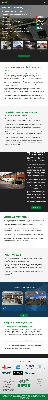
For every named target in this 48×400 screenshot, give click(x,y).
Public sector (6, 228)
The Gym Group (31, 307)
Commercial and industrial (9, 224)
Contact (39, 386)
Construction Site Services (8, 384)
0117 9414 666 (17, 144)
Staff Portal (20, 398)
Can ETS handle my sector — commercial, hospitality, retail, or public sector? (23, 340)
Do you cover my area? (12, 342)
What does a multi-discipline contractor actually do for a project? (20, 326)
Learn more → (41, 78)
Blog (40, 385)
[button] (44, 2)
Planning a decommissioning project (13, 142)
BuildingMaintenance (40, 28)
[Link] (29, 385)
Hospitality (6, 234)
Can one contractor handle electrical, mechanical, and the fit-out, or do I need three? (24, 345)
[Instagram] (25, 385)
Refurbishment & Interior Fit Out (8, 387)
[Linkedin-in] (22, 385)
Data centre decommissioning (12, 137)
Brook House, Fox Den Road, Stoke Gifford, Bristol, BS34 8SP (31, 395)
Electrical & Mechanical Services (8, 382)
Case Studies (40, 383)
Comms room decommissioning (12, 140)
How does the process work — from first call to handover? (19, 348)
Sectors (39, 381)
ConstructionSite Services (40, 21)
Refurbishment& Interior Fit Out (41, 24)
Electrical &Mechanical (40, 17)
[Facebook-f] (19, 385)
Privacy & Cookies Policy (25, 398)
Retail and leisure (7, 238)
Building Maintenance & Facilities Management (8, 390)
